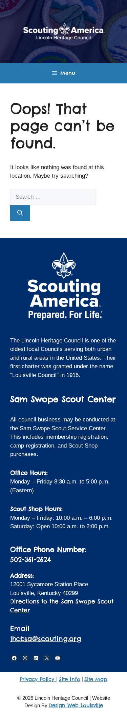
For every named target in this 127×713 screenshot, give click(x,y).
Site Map (95, 679)
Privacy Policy (38, 679)
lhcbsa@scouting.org (45, 638)
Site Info (69, 679)
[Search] (20, 213)
